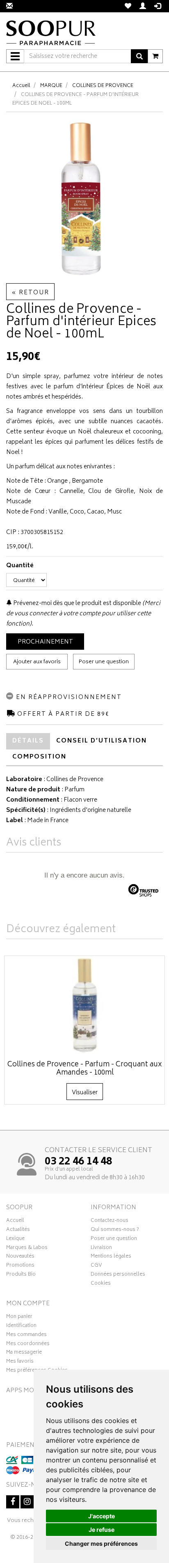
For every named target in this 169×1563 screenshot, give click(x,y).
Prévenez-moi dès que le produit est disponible (76, 603)
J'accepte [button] (101, 1516)
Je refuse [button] (101, 1529)
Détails (28, 741)
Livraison (101, 1248)
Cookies (101, 1284)
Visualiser (85, 1093)
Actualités (18, 1230)
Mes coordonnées (28, 1344)
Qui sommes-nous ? (115, 1230)
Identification (21, 1326)
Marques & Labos (27, 1248)
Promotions (20, 1266)
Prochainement (45, 642)
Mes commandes (26, 1335)
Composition (39, 757)
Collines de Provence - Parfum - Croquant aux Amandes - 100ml (84, 1069)
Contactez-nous (109, 1221)
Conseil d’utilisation (101, 741)
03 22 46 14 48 (78, 1162)
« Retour (30, 293)
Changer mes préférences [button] (101, 1543)
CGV (96, 1266)
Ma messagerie (24, 1353)
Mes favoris (20, 1362)
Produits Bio (21, 1275)
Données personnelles (118, 1275)
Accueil (21, 86)
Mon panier (19, 1317)
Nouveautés (20, 1257)
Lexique (15, 1239)
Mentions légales (111, 1257)
